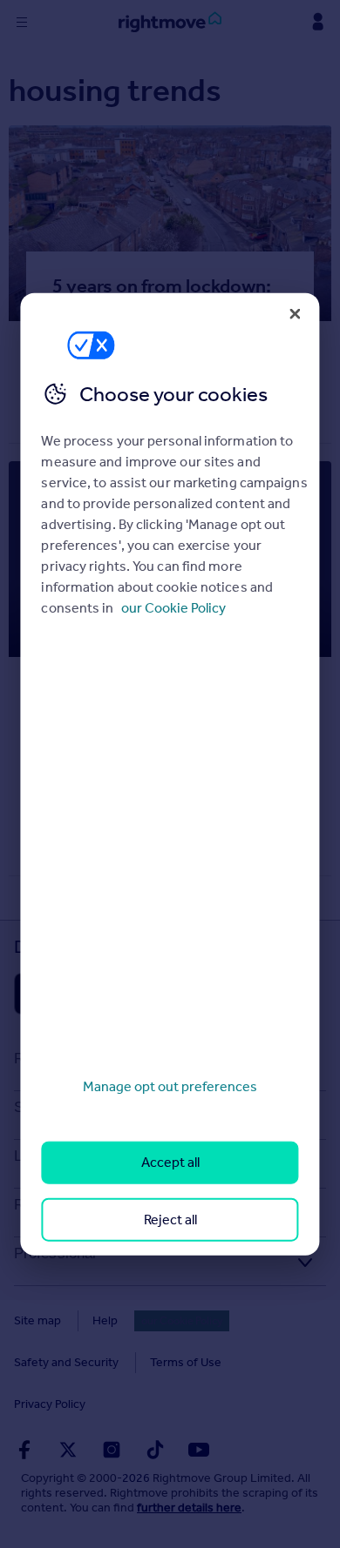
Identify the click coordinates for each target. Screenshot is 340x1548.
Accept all (170, 1162)
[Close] (295, 313)
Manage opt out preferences (170, 1086)
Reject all (170, 1218)
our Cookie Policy (173, 608)
